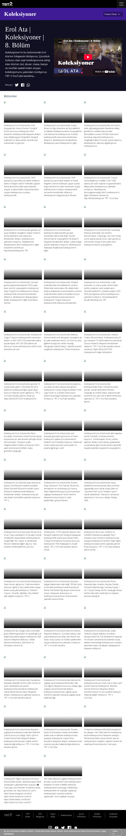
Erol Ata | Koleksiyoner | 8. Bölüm (24, 37)
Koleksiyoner (20, 14)
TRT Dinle (27, 815)
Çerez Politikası (81, 815)
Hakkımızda (66, 815)
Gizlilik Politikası (97, 815)
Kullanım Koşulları (114, 815)
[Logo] (8, 815)
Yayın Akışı (52, 815)
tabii (18, 815)
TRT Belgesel (40, 815)
